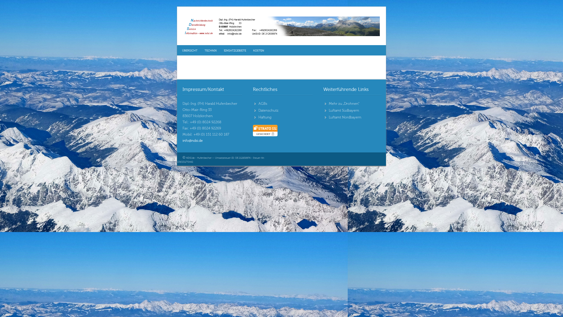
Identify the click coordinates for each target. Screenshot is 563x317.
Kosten (258, 50)
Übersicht (189, 50)
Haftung (264, 117)
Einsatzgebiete (235, 50)
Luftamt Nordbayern (345, 117)
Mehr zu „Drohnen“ (344, 104)
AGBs (262, 104)
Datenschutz (268, 110)
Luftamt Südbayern (344, 110)
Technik (211, 50)
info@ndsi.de (193, 141)
